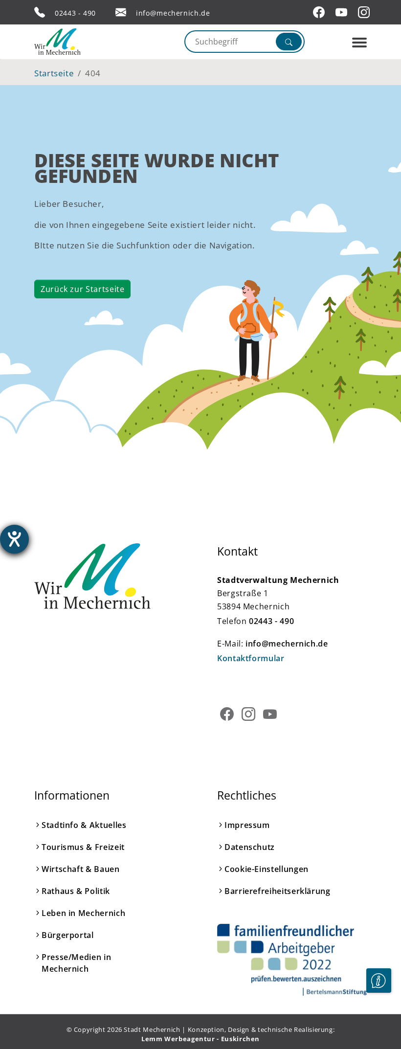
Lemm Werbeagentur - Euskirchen (200, 1038)
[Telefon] (39, 12)
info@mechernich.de (173, 13)
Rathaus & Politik (76, 891)
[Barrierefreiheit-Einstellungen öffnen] (14, 539)
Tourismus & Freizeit (83, 847)
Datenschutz (249, 847)
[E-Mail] (120, 12)
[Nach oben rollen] (378, 1010)
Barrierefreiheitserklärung (277, 891)
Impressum (247, 825)
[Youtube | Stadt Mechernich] (343, 12)
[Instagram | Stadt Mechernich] (365, 12)
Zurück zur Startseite (82, 289)
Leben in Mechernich (83, 913)
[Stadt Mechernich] (75, 41)
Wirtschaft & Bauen (81, 869)
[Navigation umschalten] (359, 42)
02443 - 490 (75, 13)
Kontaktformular (251, 658)
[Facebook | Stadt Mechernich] (320, 12)
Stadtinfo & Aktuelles (84, 825)
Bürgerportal (68, 935)
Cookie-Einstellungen (266, 869)
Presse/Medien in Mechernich (76, 963)
